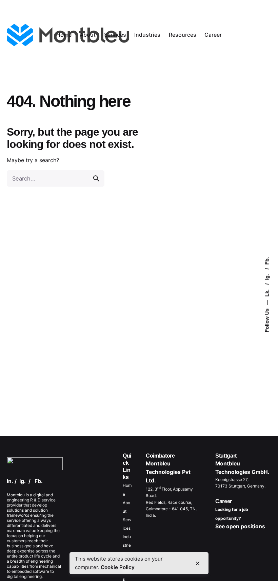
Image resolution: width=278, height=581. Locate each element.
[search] (96, 178)
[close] (198, 563)
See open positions (240, 526)
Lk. (267, 292)
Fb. (267, 260)
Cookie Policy (118, 567)
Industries (127, 545)
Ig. (267, 276)
